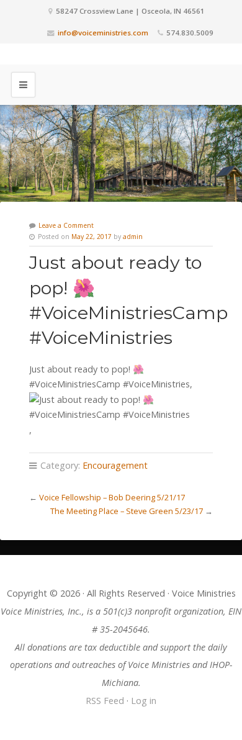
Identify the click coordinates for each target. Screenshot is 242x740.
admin (133, 236)
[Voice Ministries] (121, 54)
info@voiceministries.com (103, 32)
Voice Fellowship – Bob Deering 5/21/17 (112, 497)
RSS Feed (105, 700)
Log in (143, 700)
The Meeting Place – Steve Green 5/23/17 (126, 511)
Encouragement (115, 465)
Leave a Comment (66, 225)
